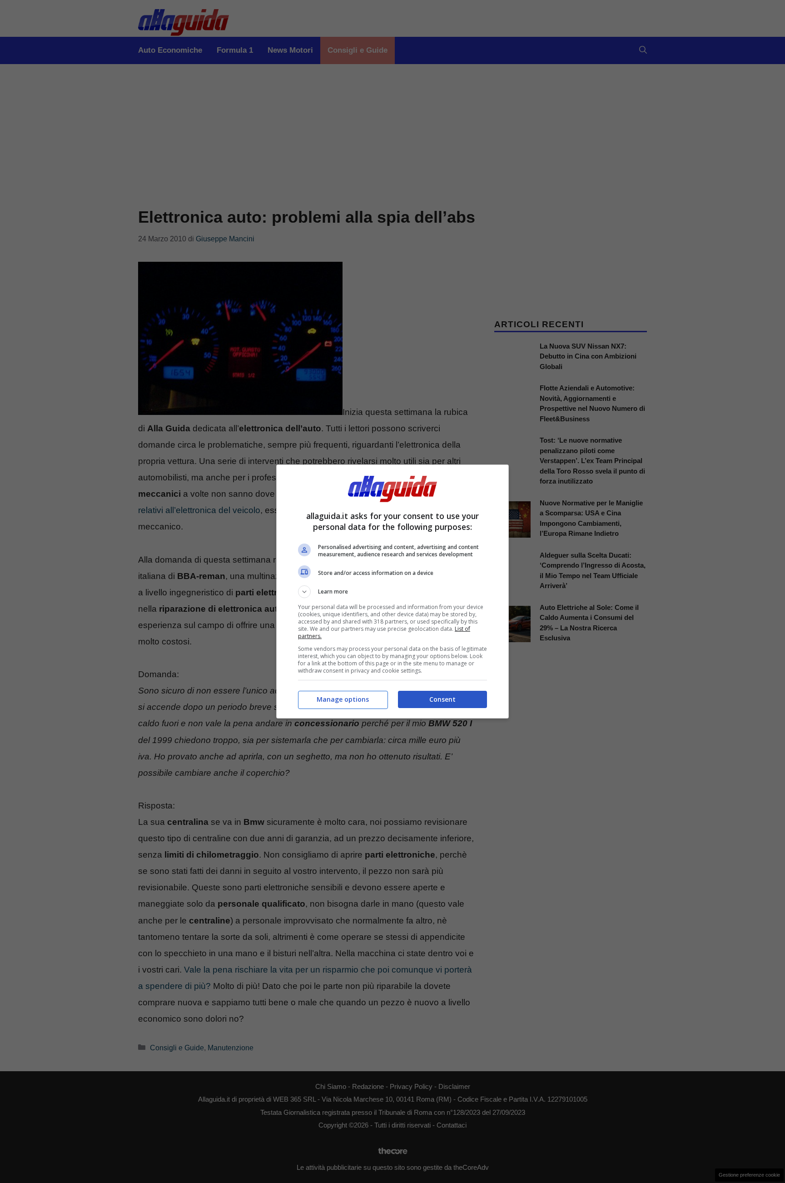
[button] (392, 591)
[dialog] (392, 591)
